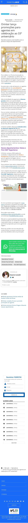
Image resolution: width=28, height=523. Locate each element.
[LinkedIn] (10, 277)
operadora (8, 83)
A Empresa (4, 494)
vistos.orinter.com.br (11, 166)
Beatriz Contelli (8, 19)
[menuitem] (14, 480)
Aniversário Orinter (7, 264)
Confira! (15, 282)
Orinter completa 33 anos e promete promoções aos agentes (11, 301)
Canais (3, 481)
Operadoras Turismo (7, 259)
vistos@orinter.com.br (18, 168)
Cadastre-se (14, 394)
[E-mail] (13, 277)
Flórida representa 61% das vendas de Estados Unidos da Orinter (12, 297)
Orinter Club (18, 262)
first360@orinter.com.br (16, 216)
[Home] (1, 468)
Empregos (4, 489)
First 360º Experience (19, 264)
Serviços (3, 485)
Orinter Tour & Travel (7, 262)
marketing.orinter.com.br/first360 (10, 214)
